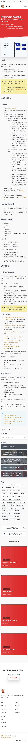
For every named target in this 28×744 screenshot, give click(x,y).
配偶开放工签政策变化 (10, 562)
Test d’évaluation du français (11, 332)
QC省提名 (4, 429)
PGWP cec (19, 496)
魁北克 (18, 519)
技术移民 (17, 508)
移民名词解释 (17, 513)
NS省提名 (16, 493)
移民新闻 (4, 516)
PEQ (8, 496)
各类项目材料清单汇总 (10, 620)
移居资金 (22, 191)
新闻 (23, 508)
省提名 (7, 24)
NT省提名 (22, 493)
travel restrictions (11, 502)
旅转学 (3, 511)
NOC (13, 125)
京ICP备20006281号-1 (6, 738)
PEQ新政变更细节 (19, 90)
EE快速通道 (8, 487)
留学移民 (4, 513)
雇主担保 (13, 519)
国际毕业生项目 (19, 505)
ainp (3, 485)
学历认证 (11, 508)
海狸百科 (3, 736)
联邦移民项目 (5, 519)
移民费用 (17, 516)
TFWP (3, 502)
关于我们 (3, 1)
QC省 (12, 24)
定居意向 (14, 108)
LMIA (19, 490)
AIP (7, 485)
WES (20, 502)
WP (24, 502)
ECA (23, 485)
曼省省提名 (10, 511)
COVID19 (18, 485)
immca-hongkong (6, 490)
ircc (14, 490)
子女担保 (4, 508)
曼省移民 (17, 511)
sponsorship (17, 499)
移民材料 (11, 516)
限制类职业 (17, 307)
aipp (12, 485)
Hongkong (16, 487)
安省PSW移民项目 (8, 591)
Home (2, 24)
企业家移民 (11, 505)
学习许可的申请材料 (9, 649)
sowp (10, 499)
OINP (3, 496)
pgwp (13, 496)
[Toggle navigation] (25, 6)
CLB (15, 189)
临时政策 (4, 505)
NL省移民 (4, 493)
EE (2, 487)
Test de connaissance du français (12, 340)
